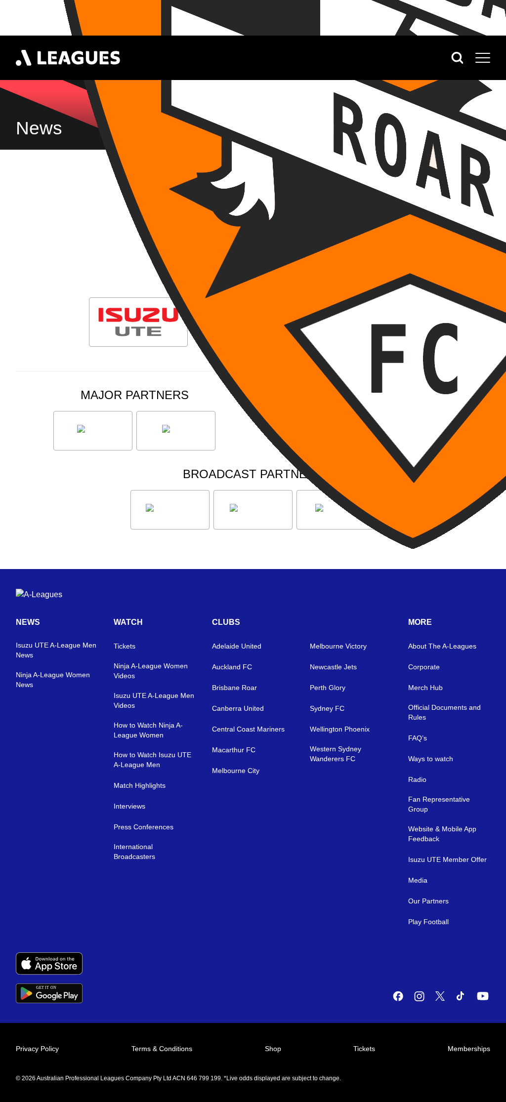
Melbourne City (235, 771)
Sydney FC (327, 708)
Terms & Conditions (161, 1049)
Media (417, 880)
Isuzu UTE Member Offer (447, 859)
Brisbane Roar (234, 688)
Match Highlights (140, 785)
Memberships (469, 1049)
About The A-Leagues (442, 646)
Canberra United (238, 708)
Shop (273, 1049)
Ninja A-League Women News (53, 680)
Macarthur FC (233, 750)
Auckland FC (232, 667)
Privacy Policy (37, 1049)
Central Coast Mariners (248, 729)
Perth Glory (327, 688)
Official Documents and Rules (444, 712)
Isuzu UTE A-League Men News (56, 650)
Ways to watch (430, 759)
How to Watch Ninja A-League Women (148, 730)
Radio (417, 779)
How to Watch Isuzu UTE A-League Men (152, 760)
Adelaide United (236, 646)
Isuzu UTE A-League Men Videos (154, 700)
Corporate (424, 667)
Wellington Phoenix (340, 729)
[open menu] (482, 58)
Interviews (129, 806)
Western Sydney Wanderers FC (335, 754)
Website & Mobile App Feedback (442, 834)
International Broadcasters (134, 851)
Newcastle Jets (333, 667)
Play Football (428, 922)
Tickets (124, 646)
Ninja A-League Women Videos (151, 671)
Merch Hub (425, 688)
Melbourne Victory (338, 646)
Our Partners (428, 901)
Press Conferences (143, 827)
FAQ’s (417, 738)
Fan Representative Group (439, 804)
